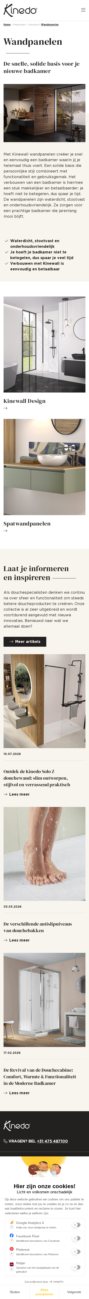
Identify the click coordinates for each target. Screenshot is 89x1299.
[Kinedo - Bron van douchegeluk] (20, 10)
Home (7, 25)
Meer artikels (27, 642)
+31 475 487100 (52, 1141)
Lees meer (19, 794)
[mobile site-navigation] (83, 10)
